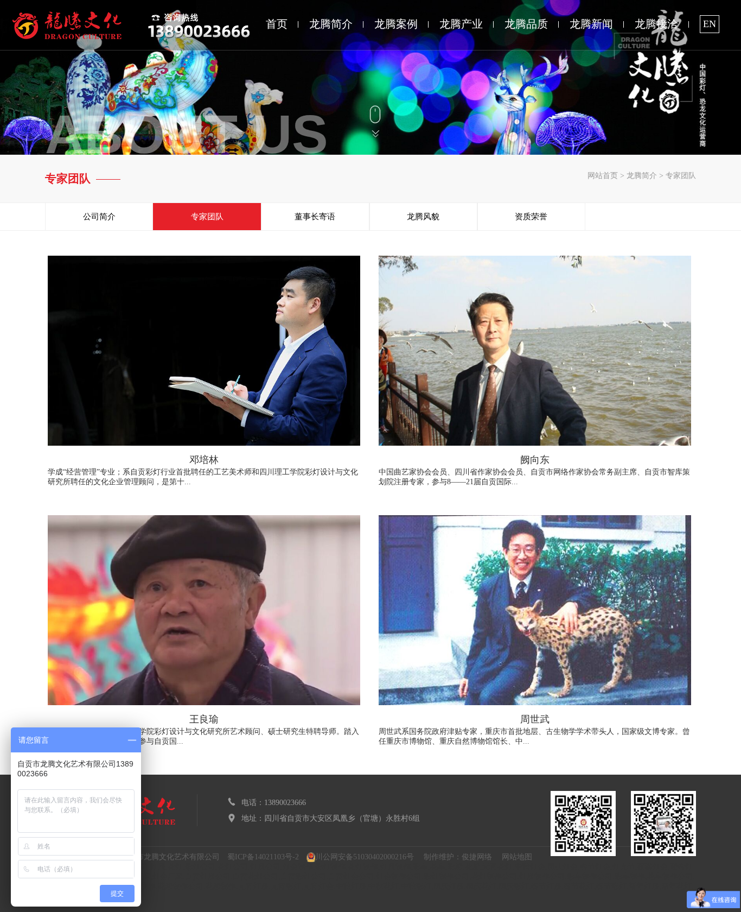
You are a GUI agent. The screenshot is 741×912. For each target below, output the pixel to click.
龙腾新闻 (591, 24)
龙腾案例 (396, 24)
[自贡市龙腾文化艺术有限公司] (67, 25)
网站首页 (602, 176)
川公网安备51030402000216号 (364, 857)
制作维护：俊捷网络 (458, 857)
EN (709, 23)
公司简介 (99, 216)
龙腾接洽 (656, 24)
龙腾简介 (331, 24)
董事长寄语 (315, 216)
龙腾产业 (461, 24)
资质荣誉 (531, 216)
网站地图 (517, 857)
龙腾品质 (526, 24)
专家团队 (681, 176)
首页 (277, 24)
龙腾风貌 (423, 216)
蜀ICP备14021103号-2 (263, 857)
